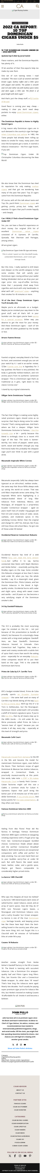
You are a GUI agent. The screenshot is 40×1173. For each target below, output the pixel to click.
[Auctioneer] (26, 1)
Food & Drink (20, 1142)
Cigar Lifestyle (20, 1126)
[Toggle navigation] (2, 6)
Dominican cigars (27, 203)
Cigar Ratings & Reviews (20, 1136)
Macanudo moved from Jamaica (15, 757)
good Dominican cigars (27, 112)
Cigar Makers (20, 1130)
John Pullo (20, 44)
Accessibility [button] (20, 1169)
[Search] (37, 6)
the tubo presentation (26, 800)
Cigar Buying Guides (20, 23)
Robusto (34, 656)
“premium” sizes (21, 291)
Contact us (20, 1093)
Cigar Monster (20, 1110)
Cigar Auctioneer (20, 1107)
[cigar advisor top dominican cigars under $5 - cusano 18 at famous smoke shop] (20, 952)
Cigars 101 (20, 1139)
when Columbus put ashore (14, 134)
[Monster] (34, 1)
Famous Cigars (20, 1103)
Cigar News (20, 1133)
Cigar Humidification (20, 1123)
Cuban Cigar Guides (20, 1146)
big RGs (8, 716)
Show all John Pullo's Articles (20, 1048)
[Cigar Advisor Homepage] (20, 6)
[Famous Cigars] (18, 1)
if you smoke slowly (25, 797)
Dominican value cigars (25, 231)
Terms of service (20, 1165)
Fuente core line (14, 367)
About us (20, 1090)
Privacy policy (20, 1167)
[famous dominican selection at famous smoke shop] (20, 818)
